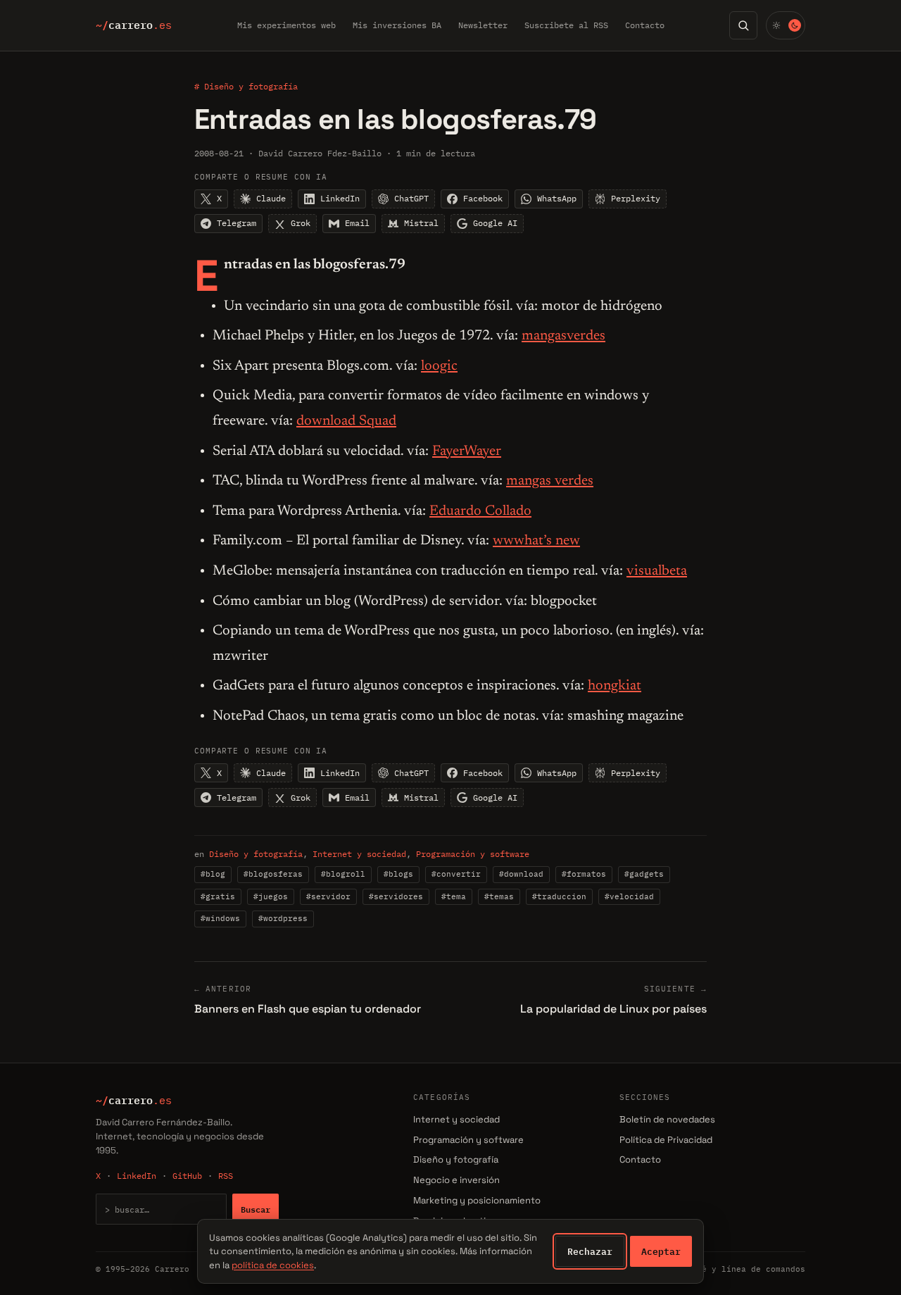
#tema (453, 896)
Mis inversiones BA (397, 25)
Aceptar (661, 1251)
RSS (225, 1175)
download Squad (346, 421)
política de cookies (273, 1265)
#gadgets (644, 874)
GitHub (187, 1175)
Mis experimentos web (286, 25)
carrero (134, 25)
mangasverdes (563, 336)
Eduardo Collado (480, 511)
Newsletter (483, 25)
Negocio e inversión (456, 1180)
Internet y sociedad (359, 854)
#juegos (270, 896)
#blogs (398, 874)
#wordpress (283, 918)
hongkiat (614, 686)
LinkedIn (136, 1175)
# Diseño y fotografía (246, 86)
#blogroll (343, 874)
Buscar (255, 1209)
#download (521, 874)
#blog (213, 874)
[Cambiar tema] (785, 25)
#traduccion (559, 896)
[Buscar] (743, 25)
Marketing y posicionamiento (477, 1200)
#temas (499, 896)
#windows (220, 918)
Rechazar (589, 1251)
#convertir (456, 874)
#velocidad (629, 896)
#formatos (584, 874)
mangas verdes (549, 481)
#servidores (396, 896)
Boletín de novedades (667, 1119)
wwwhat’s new (536, 541)
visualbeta (656, 571)
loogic (439, 366)
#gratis (218, 896)
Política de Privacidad (665, 1140)
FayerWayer (466, 451)
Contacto (644, 25)
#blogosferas (273, 874)
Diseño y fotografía (256, 854)
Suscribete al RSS (566, 25)
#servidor (328, 896)
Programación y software (472, 854)
